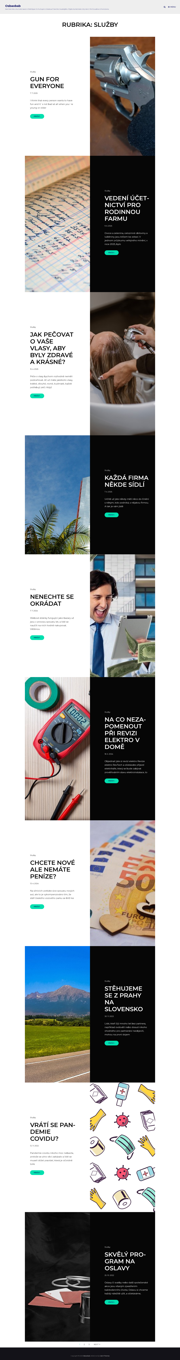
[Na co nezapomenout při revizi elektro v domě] (57, 748)
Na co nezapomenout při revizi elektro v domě (125, 733)
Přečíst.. (39, 117)
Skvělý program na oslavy (125, 1261)
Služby (33, 72)
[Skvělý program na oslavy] (57, 1277)
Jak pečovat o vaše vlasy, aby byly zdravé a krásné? (51, 348)
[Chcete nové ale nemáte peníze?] (122, 883)
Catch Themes (104, 1356)
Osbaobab (13, 6)
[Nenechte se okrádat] (122, 615)
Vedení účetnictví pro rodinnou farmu (127, 208)
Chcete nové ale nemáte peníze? (52, 869)
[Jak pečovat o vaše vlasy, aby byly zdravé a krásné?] (122, 363)
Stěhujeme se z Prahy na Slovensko (124, 999)
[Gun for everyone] (122, 96)
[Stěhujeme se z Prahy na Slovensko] (57, 1014)
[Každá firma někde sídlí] (57, 494)
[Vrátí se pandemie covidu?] (122, 1147)
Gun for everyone (47, 82)
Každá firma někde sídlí (126, 481)
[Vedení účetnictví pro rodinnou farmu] (57, 224)
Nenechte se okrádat (52, 600)
